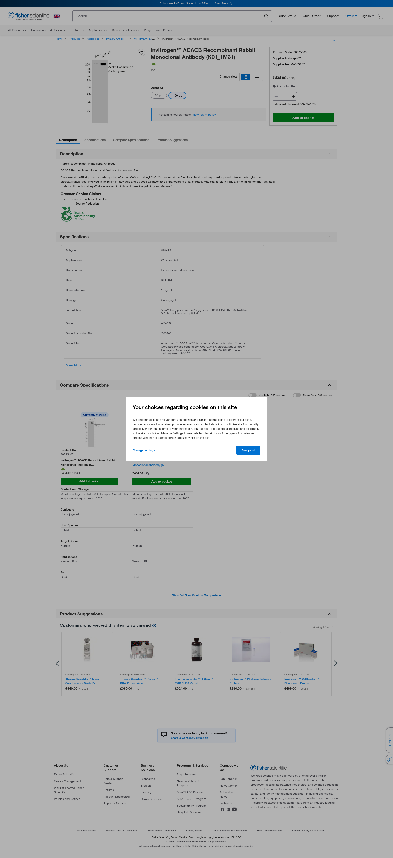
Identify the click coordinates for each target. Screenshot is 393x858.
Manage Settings (144, 450)
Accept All (248, 450)
